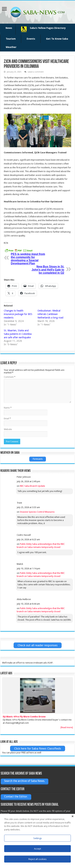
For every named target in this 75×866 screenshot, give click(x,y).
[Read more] (67, 727)
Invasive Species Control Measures (37, 512)
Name (8, 407)
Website (8, 429)
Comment (9, 377)
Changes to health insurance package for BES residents (18, 314)
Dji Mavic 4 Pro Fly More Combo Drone (24, 716)
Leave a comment (36, 72)
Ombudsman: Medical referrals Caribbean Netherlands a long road (50, 314)
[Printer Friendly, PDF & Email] (18, 250)
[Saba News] (37, 11)
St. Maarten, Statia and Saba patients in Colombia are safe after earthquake (18, 334)
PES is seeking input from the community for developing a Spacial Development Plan (28, 259)
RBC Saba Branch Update (32, 486)
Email (7, 418)
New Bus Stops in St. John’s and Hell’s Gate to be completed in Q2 (48, 269)
